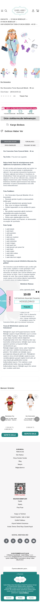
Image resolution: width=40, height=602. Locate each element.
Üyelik (20, 501)
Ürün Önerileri (10, 145)
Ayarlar (31, 598)
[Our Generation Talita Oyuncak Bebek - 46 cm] (30, 402)
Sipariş (20, 504)
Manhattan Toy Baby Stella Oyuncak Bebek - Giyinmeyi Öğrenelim (9, 419)
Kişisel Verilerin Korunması (20, 523)
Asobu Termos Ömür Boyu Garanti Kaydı (20, 526)
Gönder (20, 574)
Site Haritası (20, 455)
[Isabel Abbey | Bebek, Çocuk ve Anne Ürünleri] (20, 11)
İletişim (20, 464)
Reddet (20, 598)
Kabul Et (8, 598)
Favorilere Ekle (15, 397)
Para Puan (20, 507)
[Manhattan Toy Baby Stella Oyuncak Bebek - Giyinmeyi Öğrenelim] (10, 402)
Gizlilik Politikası (20, 520)
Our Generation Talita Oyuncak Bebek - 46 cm (30, 419)
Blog (20, 461)
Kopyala (27, 307)
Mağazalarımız (20, 467)
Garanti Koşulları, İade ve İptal (20, 517)
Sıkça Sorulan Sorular (20, 458)
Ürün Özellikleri (10, 141)
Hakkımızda (20, 451)
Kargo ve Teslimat (20, 514)
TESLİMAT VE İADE (30, 145)
